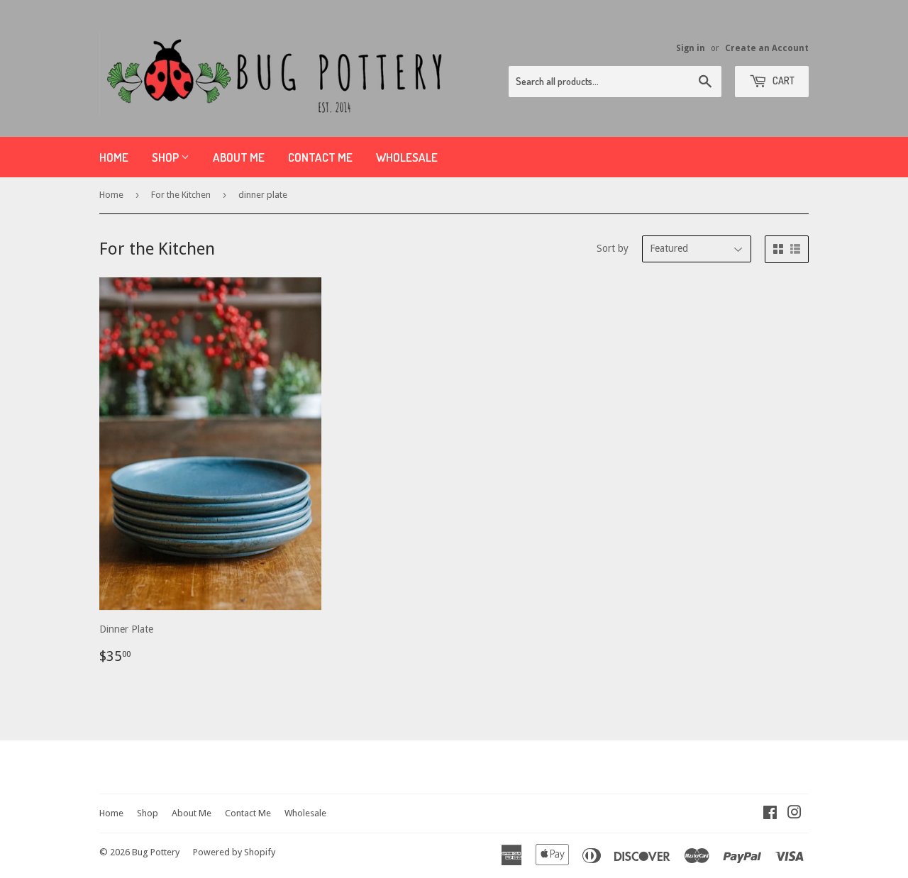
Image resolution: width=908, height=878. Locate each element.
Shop (166, 157)
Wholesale (407, 157)
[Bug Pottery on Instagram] (794, 814)
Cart (782, 80)
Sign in (690, 48)
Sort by (613, 248)
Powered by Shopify (234, 852)
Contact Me (320, 157)
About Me (239, 157)
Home (113, 157)
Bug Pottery (155, 852)
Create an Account (767, 48)
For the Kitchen (181, 194)
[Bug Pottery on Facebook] (770, 814)
